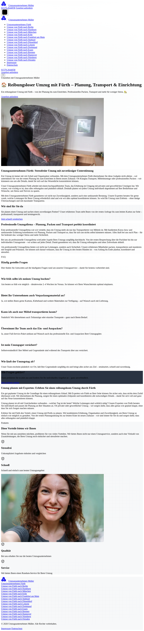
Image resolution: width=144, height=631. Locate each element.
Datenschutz (12, 65)
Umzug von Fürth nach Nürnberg (22, 57)
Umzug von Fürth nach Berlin (20, 27)
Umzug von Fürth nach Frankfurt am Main (26, 37)
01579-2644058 (8, 8)
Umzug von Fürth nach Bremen (21, 52)
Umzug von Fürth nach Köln (19, 34)
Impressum (11, 62)
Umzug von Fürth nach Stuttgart (21, 40)
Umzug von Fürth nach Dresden (21, 60)
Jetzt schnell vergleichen (12, 219)
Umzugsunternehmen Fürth (19, 24)
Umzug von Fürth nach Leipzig (21, 45)
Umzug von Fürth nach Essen (20, 50)
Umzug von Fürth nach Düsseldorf (22, 42)
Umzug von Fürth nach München (21, 32)
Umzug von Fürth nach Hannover (22, 55)
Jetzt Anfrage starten (10, 382)
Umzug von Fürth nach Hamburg (21, 29)
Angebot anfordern (24, 8)
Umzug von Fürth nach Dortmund (22, 47)
